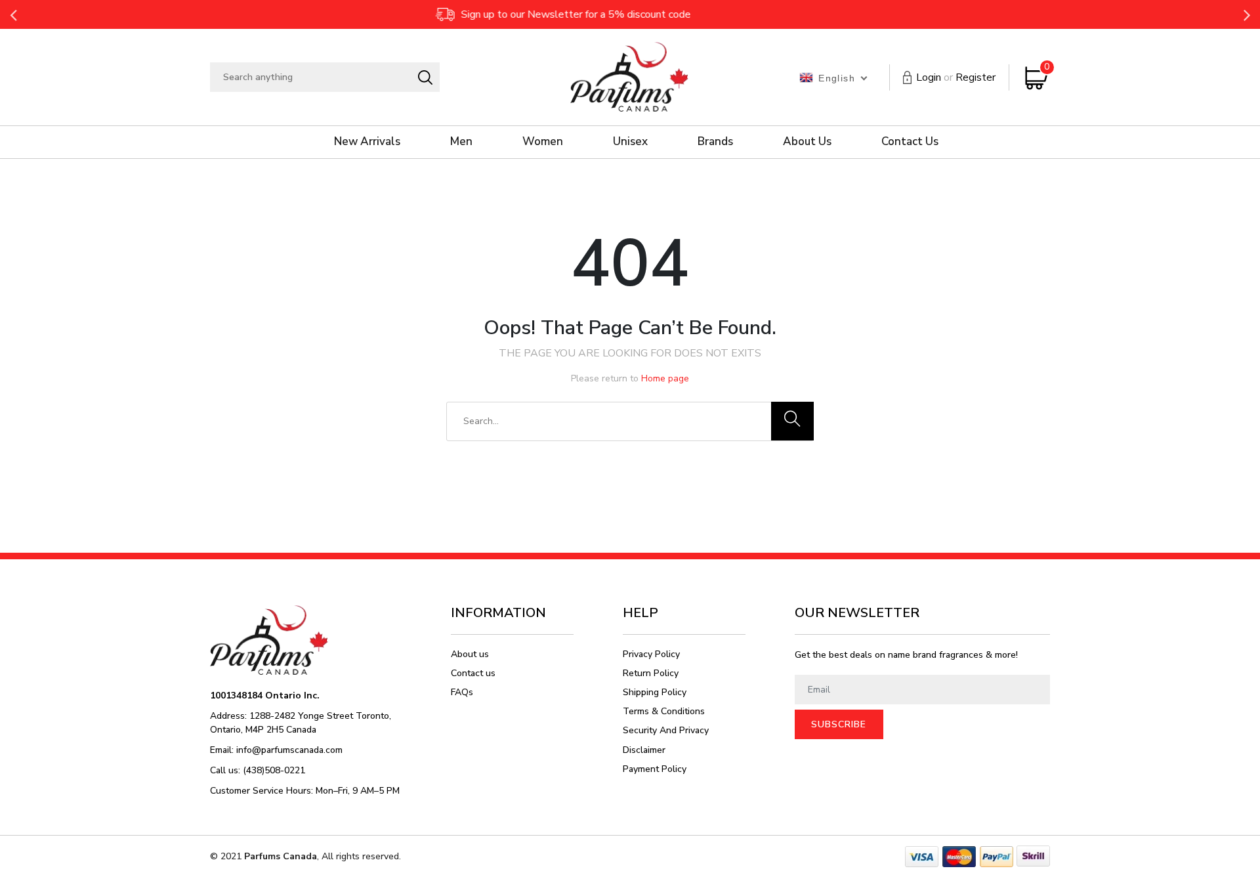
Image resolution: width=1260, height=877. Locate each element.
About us (470, 654)
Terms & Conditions (664, 711)
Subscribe (838, 724)
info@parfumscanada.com (289, 750)
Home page (665, 378)
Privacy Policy (651, 654)
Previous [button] (13, 14)
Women (542, 141)
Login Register (956, 77)
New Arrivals (367, 141)
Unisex (630, 141)
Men (461, 141)
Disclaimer (644, 750)
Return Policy (651, 673)
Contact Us (909, 141)
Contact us (473, 673)
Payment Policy (654, 769)
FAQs (462, 692)
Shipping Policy (654, 692)
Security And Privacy (666, 730)
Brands (715, 141)
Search (424, 77)
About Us (807, 141)
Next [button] (1247, 14)
